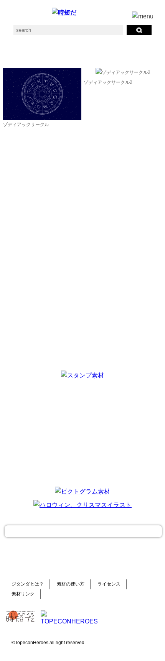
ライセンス (108, 584)
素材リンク (23, 594)
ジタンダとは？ (28, 584)
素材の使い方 (70, 584)
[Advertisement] (82, 432)
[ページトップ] (83, 531)
